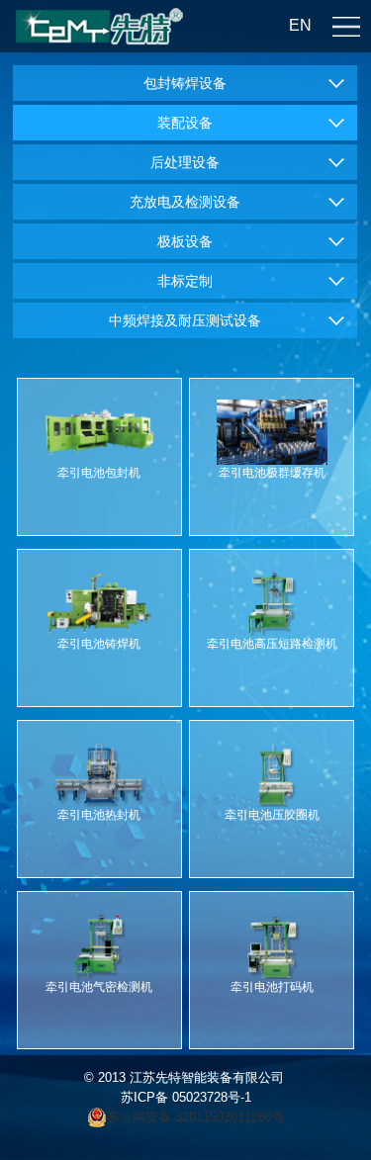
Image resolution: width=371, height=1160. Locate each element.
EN (300, 25)
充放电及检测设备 (185, 202)
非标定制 (185, 281)
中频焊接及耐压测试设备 (185, 320)
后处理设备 (185, 162)
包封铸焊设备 (185, 83)
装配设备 (185, 123)
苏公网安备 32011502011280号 (198, 1117)
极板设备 (185, 241)
